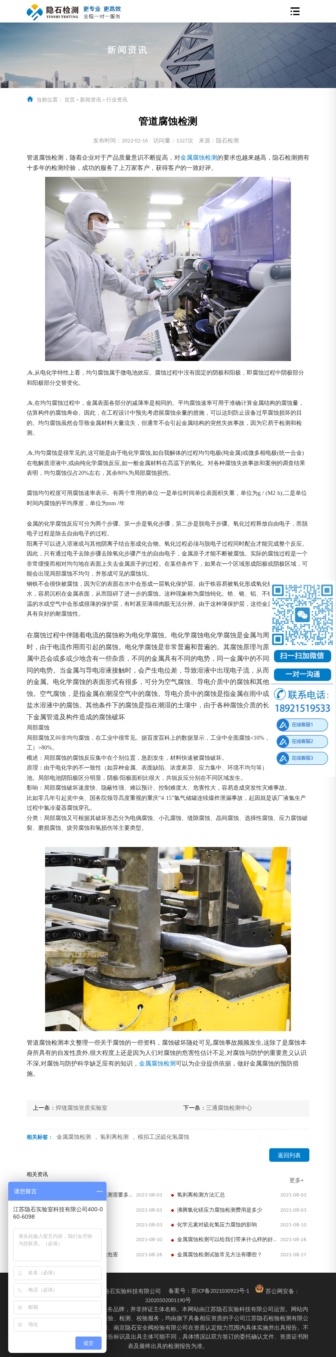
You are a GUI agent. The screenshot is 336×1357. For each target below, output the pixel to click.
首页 (69, 100)
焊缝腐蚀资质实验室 (81, 1108)
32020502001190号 (168, 1301)
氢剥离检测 (114, 1137)
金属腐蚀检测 (198, 158)
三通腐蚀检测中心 (229, 1108)
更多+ (296, 1181)
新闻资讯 (90, 100)
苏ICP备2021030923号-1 (208, 1291)
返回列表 (289, 1156)
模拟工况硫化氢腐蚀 (163, 1137)
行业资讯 (116, 100)
